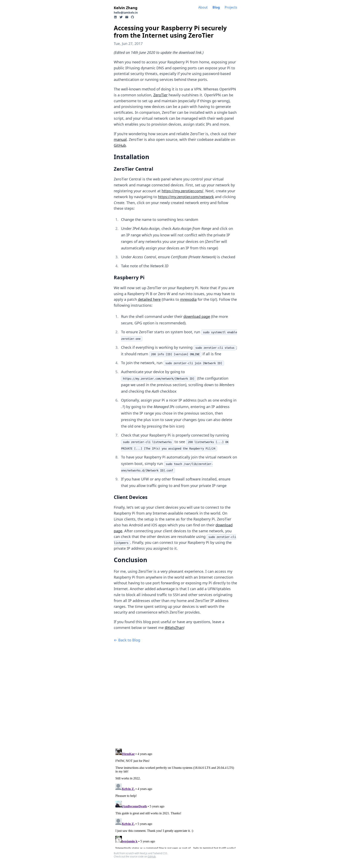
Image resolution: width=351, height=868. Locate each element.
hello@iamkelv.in (126, 12)
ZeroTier (160, 94)
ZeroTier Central (133, 168)
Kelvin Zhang (125, 7)
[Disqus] (175, 693)
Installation (131, 157)
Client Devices (130, 497)
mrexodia (188, 299)
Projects (231, 7)
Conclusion (130, 560)
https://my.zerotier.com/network (186, 196)
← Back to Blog (127, 640)
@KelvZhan (174, 627)
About (203, 7)
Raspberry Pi (129, 277)
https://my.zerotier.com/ (182, 190)
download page (196, 316)
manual (120, 139)
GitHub (120, 145)
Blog (216, 7)
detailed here (149, 299)
